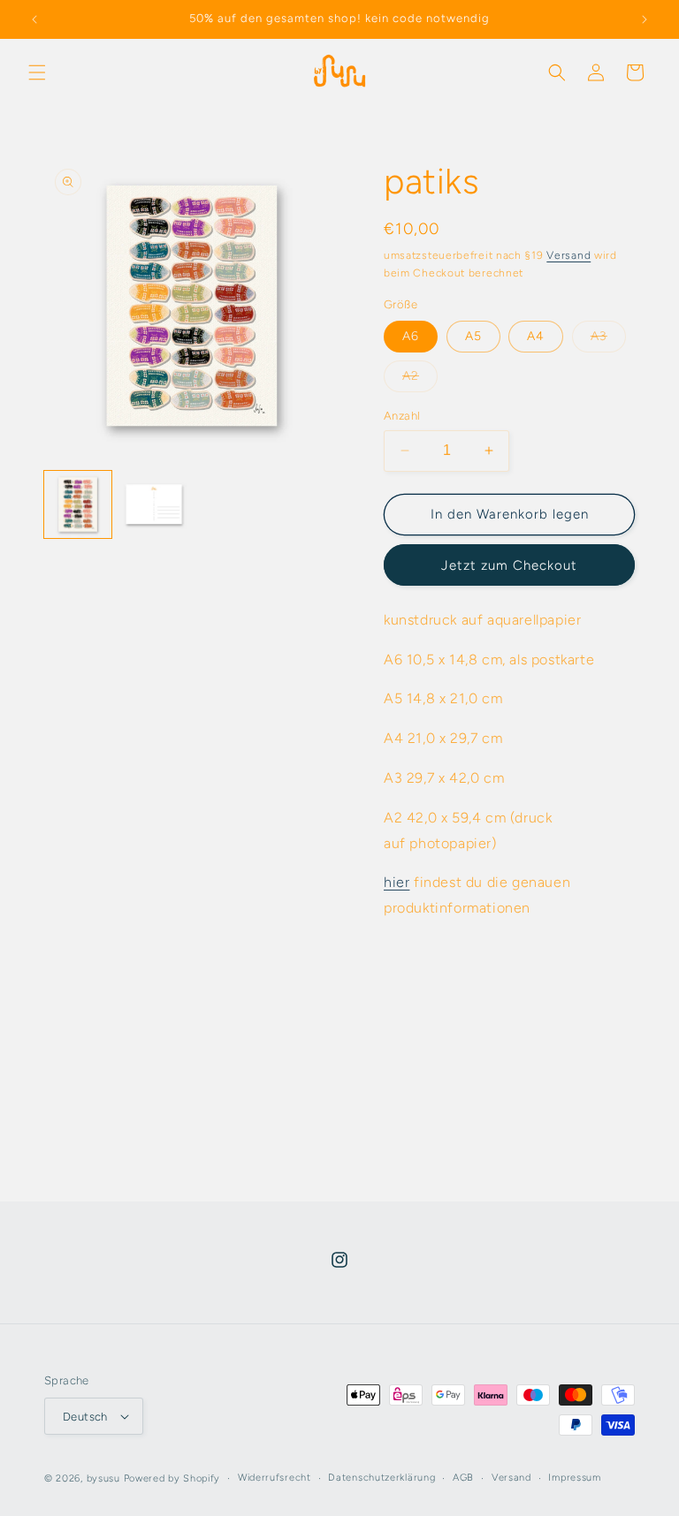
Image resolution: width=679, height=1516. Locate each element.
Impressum (574, 1477)
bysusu (103, 1478)
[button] (37, 72)
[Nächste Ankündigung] (644, 19)
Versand (568, 255)
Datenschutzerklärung (381, 1477)
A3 (608, 340)
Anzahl (402, 415)
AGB (463, 1477)
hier (396, 882)
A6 (410, 336)
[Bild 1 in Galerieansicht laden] (77, 504)
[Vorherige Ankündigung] (34, 19)
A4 (536, 336)
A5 (473, 336)
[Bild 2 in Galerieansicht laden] (153, 504)
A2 (420, 380)
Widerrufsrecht (274, 1477)
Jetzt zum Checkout (509, 565)
